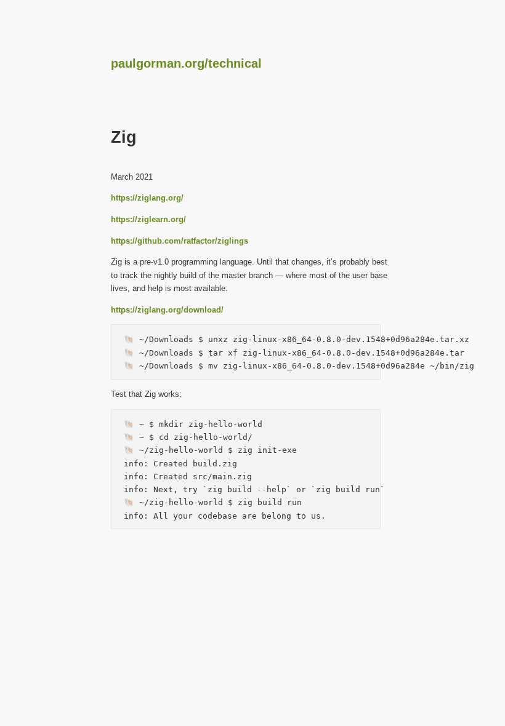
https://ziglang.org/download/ (167, 309)
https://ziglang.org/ (147, 197)
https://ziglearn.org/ (148, 219)
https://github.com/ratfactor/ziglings (179, 240)
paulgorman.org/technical (186, 63)
